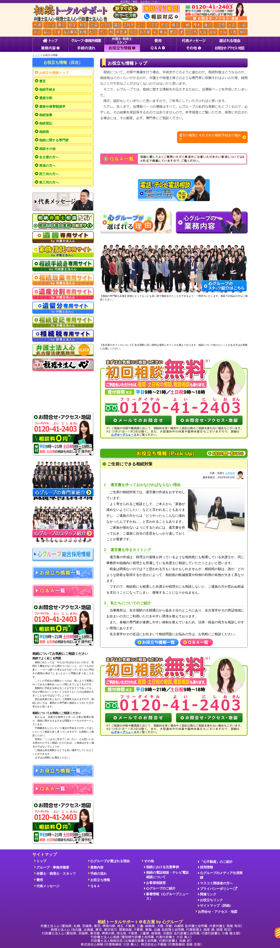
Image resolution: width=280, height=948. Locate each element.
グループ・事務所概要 (52, 867)
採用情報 (206, 867)
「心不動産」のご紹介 (216, 861)
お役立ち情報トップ (54, 72)
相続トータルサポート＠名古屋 (140, 922)
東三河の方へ (49, 182)
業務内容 (97, 867)
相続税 (44, 131)
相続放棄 (45, 115)
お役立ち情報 (100, 880)
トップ (36, 55)
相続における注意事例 (162, 867)
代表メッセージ (47, 886)
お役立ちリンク (211, 900)
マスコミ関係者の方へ (216, 883)
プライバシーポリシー (216, 888)
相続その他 (47, 148)
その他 (149, 861)
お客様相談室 (156, 882)
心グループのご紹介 (161, 888)
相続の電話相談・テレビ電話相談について (167, 875)
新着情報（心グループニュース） (167, 896)
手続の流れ (98, 873)
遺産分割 (45, 98)
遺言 (42, 81)
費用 (39, 880)
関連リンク (208, 894)
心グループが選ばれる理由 (110, 861)
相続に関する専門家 (54, 140)
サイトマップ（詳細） (216, 905)
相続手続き (47, 89)
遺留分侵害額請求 (52, 106)
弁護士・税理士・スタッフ (56, 873)
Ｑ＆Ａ (95, 886)
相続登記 (45, 123)
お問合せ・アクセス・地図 (217, 911)
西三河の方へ (49, 174)
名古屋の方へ (49, 157)
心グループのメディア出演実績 (221, 875)
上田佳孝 (230, 473)
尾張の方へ (47, 165)
